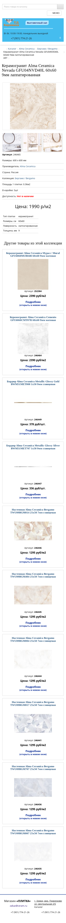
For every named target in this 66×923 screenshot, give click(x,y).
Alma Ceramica (27, 48)
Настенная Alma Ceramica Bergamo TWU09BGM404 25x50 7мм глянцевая (33, 575)
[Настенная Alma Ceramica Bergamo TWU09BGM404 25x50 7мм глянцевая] (33, 595)
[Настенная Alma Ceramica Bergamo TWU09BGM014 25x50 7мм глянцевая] (33, 531)
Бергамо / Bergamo (47, 48)
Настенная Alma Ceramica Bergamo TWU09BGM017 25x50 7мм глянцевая (33, 703)
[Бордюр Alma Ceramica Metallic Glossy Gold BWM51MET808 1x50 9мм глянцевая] (33, 402)
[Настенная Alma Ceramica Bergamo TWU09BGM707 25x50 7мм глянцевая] (33, 787)
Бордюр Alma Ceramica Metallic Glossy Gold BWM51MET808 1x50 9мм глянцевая (33, 383)
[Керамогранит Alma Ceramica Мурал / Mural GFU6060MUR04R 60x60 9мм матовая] (33, 274)
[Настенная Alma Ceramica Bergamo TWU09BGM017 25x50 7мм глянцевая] (33, 723)
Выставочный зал (37, 22)
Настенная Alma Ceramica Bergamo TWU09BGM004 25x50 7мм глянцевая (33, 639)
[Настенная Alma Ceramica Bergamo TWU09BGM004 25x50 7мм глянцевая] (33, 659)
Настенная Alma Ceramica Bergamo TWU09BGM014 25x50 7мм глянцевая (33, 511)
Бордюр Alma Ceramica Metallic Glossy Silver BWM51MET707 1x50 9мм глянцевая (33, 447)
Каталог (12, 48)
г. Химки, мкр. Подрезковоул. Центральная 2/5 (48, 902)
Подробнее (33, 303)
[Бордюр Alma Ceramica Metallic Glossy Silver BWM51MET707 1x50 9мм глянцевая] (33, 466)
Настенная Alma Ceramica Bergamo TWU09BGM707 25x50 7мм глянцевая (33, 768)
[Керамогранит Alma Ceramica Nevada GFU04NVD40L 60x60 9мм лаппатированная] (33, 106)
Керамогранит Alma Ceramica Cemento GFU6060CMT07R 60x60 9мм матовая (33, 319)
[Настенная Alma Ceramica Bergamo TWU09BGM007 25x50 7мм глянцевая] (33, 852)
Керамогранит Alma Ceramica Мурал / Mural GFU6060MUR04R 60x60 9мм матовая (33, 254)
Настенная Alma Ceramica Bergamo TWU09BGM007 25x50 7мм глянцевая (33, 832)
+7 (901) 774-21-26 (21, 38)
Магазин (17, 901)
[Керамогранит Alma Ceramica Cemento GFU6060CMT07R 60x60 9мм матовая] (33, 338)
